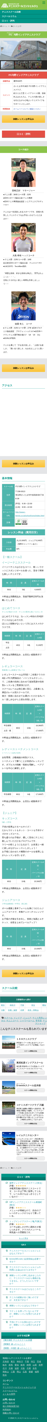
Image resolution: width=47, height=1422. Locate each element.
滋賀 (17, 1368)
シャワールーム (27, 1021)
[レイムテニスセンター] (8, 1138)
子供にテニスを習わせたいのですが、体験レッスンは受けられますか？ (25, 1325)
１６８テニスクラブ (26, 1039)
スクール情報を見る (30, 1051)
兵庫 (22, 1010)
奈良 (35, 1368)
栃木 (5, 1365)
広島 (25, 1372)
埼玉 (33, 1005)
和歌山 (6, 1372)
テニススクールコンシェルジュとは (19, 1387)
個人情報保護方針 (11, 1406)
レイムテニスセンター (27, 1135)
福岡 (37, 1372)
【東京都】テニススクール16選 (17, 1340)
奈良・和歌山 (33, 1010)
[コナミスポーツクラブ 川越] (8, 1108)
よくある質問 (9, 1394)
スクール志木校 (28, 1085)
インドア (18, 1018)
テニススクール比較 (11, 12)
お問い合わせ (9, 1403)
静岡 (29, 1365)
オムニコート (12, 1021)
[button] (3, 50)
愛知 (44, 1005)
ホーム (6, 1384)
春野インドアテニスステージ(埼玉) (25, 1183)
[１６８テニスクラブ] (8, 1042)
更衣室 (39, 1021)
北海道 (6, 1361)
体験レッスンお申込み (23, 119)
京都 (11, 1368)
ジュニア (27, 1018)
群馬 (11, 1365)
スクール (8, 1018)
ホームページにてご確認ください (27, 109)
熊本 (5, 1375)
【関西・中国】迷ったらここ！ (17, 1348)
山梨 (35, 1365)
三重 (13, 1372)
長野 (41, 1365)
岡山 (19, 1372)
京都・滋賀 (12, 1010)
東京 (3, 1005)
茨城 (39, 1361)
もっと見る (23, 1238)
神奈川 (12, 1005)
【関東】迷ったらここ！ (14, 1344)
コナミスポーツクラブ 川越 (30, 1105)
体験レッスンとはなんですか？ (24, 1305)
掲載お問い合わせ (11, 1413)
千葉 (22, 1005)
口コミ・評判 (8, 21)
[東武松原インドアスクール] (8, 1065)
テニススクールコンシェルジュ (26, 1418)
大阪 (3, 1010)
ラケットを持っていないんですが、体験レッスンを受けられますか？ (25, 1314)
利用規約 (7, 1410)
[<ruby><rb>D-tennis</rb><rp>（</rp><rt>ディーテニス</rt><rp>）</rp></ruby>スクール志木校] (8, 1087)
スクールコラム (9, 16)
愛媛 (31, 1372)
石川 (5, 1368)
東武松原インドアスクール (29, 1062)
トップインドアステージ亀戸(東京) (25, 1221)
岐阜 (23, 1365)
